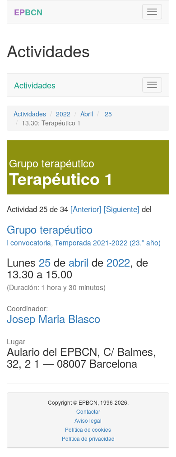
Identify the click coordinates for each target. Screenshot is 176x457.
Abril (86, 113)
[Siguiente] (121, 208)
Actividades (35, 85)
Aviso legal (88, 420)
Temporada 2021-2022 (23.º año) (108, 242)
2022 (63, 113)
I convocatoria (29, 242)
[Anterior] (86, 208)
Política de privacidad (88, 438)
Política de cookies (88, 429)
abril (78, 262)
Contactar (88, 411)
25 (107, 113)
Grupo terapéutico (50, 229)
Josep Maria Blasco (53, 318)
